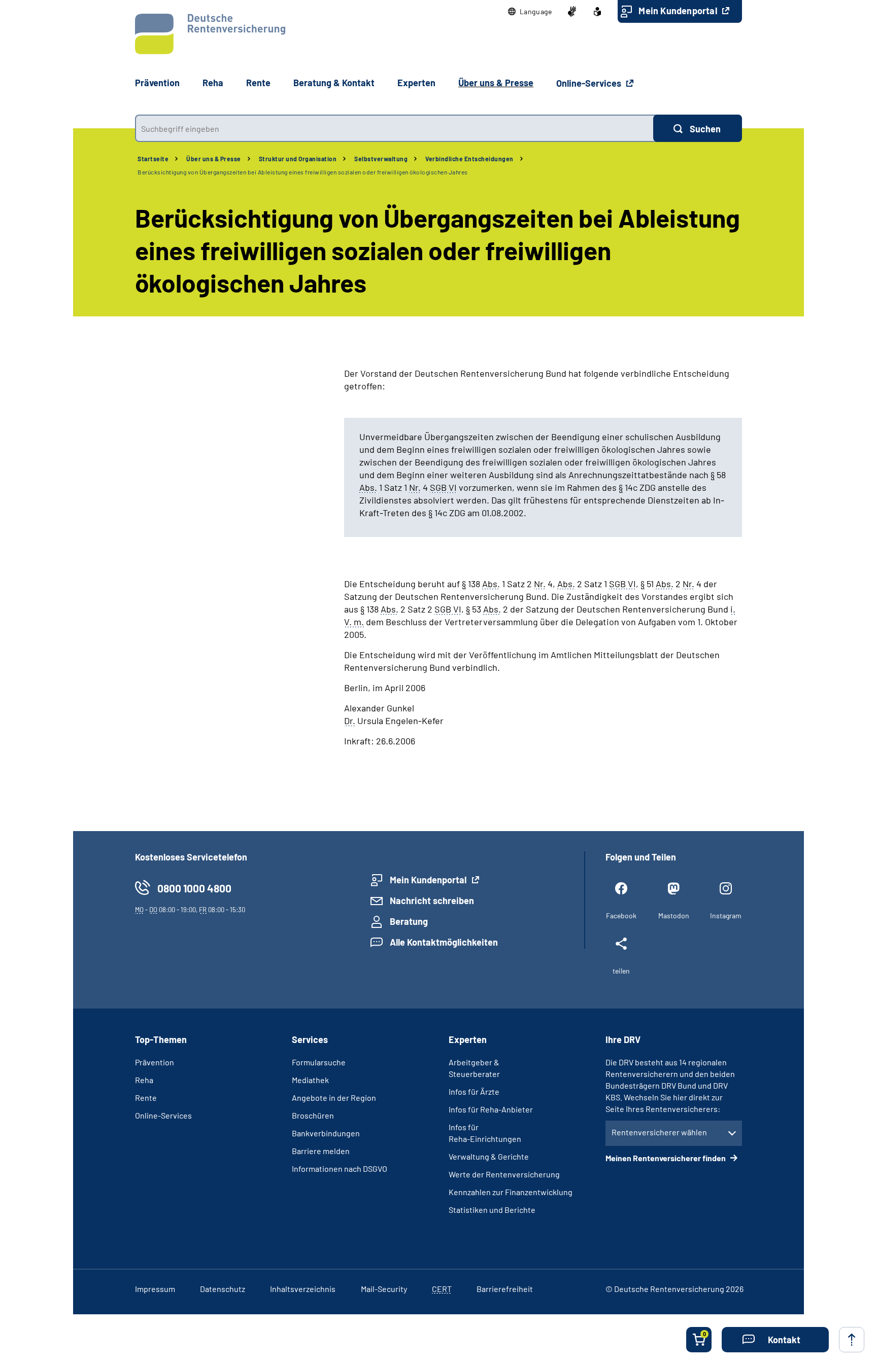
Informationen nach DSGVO (339, 1168)
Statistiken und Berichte (492, 1209)
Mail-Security (384, 1289)
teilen (621, 970)
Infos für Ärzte (474, 1091)
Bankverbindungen (326, 1133)
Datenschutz (222, 1289)
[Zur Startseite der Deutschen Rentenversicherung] (210, 34)
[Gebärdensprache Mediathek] (572, 12)
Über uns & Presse (213, 158)
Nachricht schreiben (432, 900)
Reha (144, 1080)
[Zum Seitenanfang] (851, 1339)
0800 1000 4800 (194, 888)
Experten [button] (416, 82)
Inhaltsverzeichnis (302, 1289)
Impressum (155, 1289)
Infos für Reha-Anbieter (491, 1109)
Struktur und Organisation (298, 158)
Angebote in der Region (334, 1097)
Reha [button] (213, 82)
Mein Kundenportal (678, 10)
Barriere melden (321, 1151)
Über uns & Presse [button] (495, 82)
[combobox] (394, 128)
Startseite (153, 158)
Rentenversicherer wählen (659, 1132)
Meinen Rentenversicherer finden (666, 1158)
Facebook (621, 915)
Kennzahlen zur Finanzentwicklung (510, 1192)
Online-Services (589, 83)
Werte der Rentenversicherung (504, 1174)
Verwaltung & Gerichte (489, 1156)
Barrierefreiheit (505, 1289)
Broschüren (313, 1115)
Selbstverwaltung (381, 158)
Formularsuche (319, 1062)
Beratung (409, 921)
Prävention (157, 82)
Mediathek (310, 1080)
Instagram (725, 915)
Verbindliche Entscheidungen (469, 158)
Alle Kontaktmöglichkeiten (444, 942)
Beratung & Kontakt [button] (334, 82)
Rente (146, 1097)
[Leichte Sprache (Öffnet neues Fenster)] (597, 12)
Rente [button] (258, 82)
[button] (530, 12)
